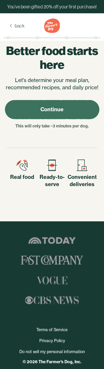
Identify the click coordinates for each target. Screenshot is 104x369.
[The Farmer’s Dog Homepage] (52, 25)
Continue (52, 109)
